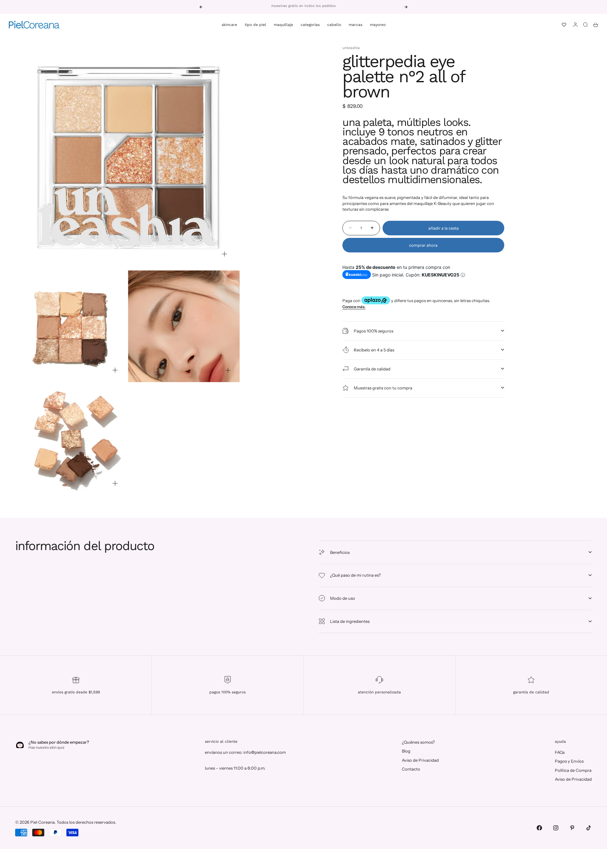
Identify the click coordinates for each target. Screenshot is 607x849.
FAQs (560, 752)
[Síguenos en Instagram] (556, 828)
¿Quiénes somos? (418, 742)
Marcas (355, 24)
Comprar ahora (423, 244)
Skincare (229, 24)
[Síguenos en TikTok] (589, 828)
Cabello (334, 24)
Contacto (411, 769)
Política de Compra (573, 770)
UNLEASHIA (351, 48)
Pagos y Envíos (569, 761)
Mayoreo (378, 24)
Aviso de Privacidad (420, 760)
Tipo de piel (255, 24)
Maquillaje (283, 24)
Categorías (310, 24)
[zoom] (224, 254)
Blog (406, 750)
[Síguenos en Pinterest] (572, 828)
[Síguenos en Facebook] (539, 828)
